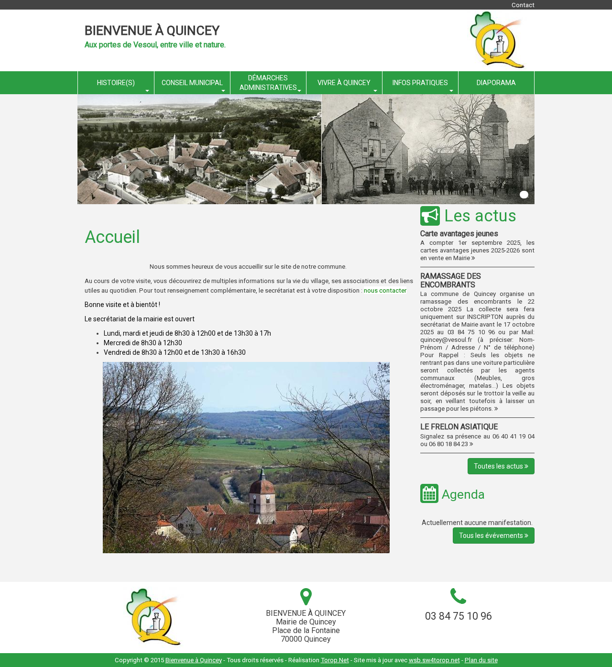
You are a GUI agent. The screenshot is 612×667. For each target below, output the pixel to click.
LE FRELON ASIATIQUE (459, 426)
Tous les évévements (492, 535)
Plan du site (481, 660)
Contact (523, 5)
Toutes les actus (499, 466)
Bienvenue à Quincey (152, 30)
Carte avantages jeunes (459, 233)
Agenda (461, 494)
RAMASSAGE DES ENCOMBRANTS (450, 280)
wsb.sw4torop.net (434, 660)
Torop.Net (335, 660)
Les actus (478, 215)
